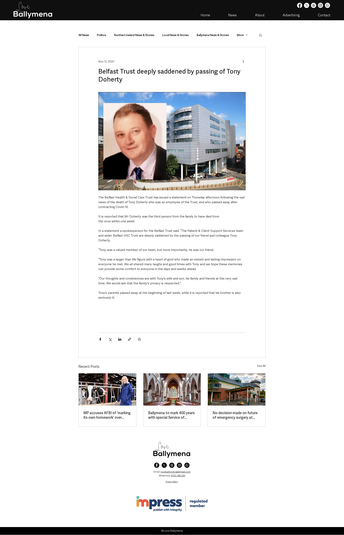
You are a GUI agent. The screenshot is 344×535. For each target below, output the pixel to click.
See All (261, 366)
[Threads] (313, 5)
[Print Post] (139, 339)
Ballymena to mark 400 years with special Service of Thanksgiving (171, 415)
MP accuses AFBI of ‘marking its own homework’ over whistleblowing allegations (107, 415)
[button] (260, 35)
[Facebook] (299, 5)
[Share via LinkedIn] (120, 339)
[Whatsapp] (327, 5)
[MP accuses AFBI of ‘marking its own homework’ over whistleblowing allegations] (107, 389)
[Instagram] (320, 5)
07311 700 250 (178, 475)
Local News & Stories (175, 35)
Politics (101, 35)
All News (83, 35)
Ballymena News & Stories (213, 35)
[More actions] (243, 61)
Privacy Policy (172, 481)
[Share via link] (129, 339)
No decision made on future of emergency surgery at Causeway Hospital (235, 415)
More (240, 35)
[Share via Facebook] (100, 339)
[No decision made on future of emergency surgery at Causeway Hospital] (236, 389)
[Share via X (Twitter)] (110, 339)
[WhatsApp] (187, 465)
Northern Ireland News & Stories (134, 35)
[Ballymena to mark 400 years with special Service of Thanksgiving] (172, 389)
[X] (306, 5)
